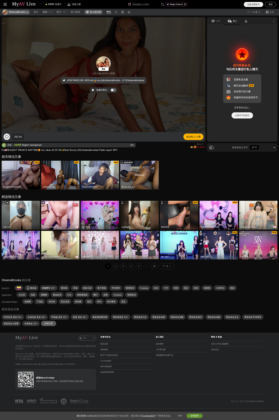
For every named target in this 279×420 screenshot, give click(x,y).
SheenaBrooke (11, 280)
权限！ (246, 107)
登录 (271, 4)
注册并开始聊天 (242, 115)
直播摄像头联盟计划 (164, 355)
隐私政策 (104, 344)
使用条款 (104, 349)
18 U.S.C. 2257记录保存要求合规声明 (247, 401)
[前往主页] (26, 4)
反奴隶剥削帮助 (107, 372)
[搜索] (162, 4)
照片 (62, 12)
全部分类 (48, 323)
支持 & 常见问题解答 (220, 344)
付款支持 (215, 349)
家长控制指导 (106, 366)
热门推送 (75, 12)
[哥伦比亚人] (19, 288)
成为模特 (160, 344)
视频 (47, 12)
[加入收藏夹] (7, 137)
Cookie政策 (105, 361)
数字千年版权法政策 (109, 355)
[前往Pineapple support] (64, 401)
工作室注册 (160, 349)
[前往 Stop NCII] (79, 401)
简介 (36, 12)
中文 (85, 338)
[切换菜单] (5, 4)
